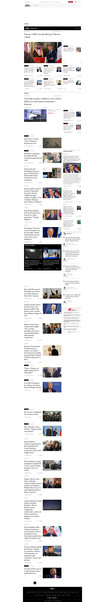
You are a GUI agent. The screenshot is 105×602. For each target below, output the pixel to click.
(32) (60, 268)
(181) (41, 562)
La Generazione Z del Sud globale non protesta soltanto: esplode (72, 282)
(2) (80, 201)
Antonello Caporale (28, 375)
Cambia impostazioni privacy (49, 592)
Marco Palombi (66, 75)
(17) (66, 261)
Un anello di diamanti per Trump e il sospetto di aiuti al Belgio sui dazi (32, 385)
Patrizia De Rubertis (28, 75)
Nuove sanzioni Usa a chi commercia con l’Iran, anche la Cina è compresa (49, 70)
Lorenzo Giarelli (47, 88)
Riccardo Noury (69, 243)
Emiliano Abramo (70, 287)
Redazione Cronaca (67, 216)
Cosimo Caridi (27, 107)
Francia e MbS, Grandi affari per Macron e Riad (42, 36)
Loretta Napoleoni (70, 258)
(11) (66, 303)
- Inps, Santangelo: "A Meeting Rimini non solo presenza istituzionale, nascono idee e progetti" (71, 318)
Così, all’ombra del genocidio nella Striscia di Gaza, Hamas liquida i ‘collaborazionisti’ (72, 239)
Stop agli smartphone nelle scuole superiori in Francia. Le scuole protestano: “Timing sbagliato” (32, 215)
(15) (66, 246)
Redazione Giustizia (28, 182)
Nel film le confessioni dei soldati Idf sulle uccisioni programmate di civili (33, 156)
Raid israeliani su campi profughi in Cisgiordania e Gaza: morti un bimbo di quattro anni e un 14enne (32, 465)
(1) (41, 375)
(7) (41, 390)
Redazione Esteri (28, 204)
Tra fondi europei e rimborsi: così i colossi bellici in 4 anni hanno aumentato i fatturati (42, 101)
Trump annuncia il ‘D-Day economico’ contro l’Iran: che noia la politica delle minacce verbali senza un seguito (72, 253)
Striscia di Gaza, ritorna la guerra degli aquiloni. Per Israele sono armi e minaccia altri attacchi (29, 83)
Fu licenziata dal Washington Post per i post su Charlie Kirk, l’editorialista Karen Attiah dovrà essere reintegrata (31, 174)
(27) (41, 472)
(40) (67, 276)
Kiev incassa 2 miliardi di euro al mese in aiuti (33, 413)
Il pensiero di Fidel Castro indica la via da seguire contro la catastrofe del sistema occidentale (72, 268)
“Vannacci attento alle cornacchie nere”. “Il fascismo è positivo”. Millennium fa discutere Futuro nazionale (68, 223)
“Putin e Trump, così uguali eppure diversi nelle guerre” (31, 370)
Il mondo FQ (57, 1)
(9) (41, 340)
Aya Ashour (26, 88)
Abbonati (71, 1)
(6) (41, 268)
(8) (41, 455)
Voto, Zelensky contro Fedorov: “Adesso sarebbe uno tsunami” (33, 429)
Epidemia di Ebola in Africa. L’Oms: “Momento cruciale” (69, 49)
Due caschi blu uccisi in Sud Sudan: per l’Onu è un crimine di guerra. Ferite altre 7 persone (32, 292)
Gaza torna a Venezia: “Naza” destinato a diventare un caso (31, 141)
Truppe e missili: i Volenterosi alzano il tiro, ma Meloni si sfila (68, 127)
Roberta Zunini (47, 75)
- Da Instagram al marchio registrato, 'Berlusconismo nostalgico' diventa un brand (70, 329)
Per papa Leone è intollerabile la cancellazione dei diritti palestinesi (72, 296)
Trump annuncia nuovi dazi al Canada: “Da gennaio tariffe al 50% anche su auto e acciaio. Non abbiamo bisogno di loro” (32, 310)
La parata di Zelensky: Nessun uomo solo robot (69, 82)
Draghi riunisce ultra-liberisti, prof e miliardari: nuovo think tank (49, 84)
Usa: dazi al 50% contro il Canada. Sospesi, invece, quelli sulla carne (33, 571)
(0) (61, 40)
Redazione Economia (67, 201)
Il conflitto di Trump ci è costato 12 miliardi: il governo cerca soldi (29, 70)
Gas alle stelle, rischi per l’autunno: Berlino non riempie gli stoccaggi (69, 70)
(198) (41, 494)
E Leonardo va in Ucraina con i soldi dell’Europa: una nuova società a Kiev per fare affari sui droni (69, 115)
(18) (41, 318)
